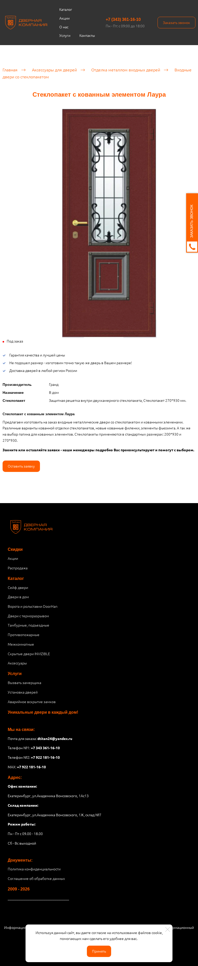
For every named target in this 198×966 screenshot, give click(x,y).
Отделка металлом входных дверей (125, 69)
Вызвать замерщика (24, 682)
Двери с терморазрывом (28, 615)
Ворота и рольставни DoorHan (32, 606)
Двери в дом (18, 596)
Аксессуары (17, 662)
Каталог (65, 9)
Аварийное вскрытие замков (32, 701)
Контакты (87, 35)
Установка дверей (23, 692)
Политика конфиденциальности (34, 868)
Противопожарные (23, 634)
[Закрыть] (167, 929)
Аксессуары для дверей (54, 69)
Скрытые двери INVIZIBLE (29, 653)
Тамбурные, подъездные (28, 625)
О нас (63, 26)
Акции (64, 18)
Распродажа (18, 567)
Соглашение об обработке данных (36, 878)
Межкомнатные (21, 644)
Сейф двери (18, 587)
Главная (10, 69)
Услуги (64, 35)
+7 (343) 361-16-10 (123, 19)
